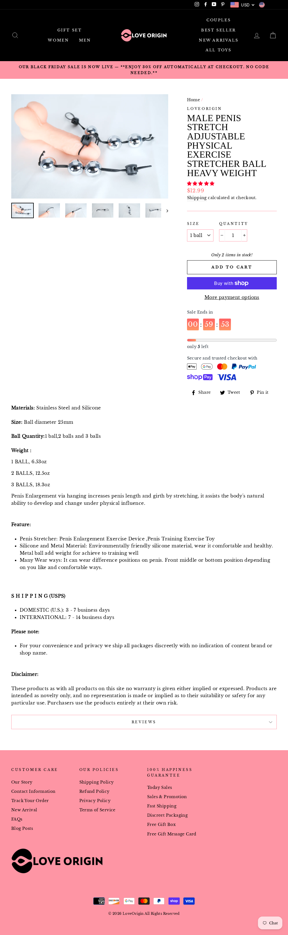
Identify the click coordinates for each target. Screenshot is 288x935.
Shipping (197, 197)
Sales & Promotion (167, 796)
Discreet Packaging (167, 815)
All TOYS (218, 50)
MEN (85, 40)
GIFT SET (69, 30)
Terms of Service (97, 810)
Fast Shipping (161, 806)
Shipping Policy (96, 782)
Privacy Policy (95, 800)
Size (193, 224)
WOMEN (58, 40)
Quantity (233, 224)
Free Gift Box (161, 824)
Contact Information (33, 791)
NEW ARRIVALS (218, 40)
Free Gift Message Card (171, 834)
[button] (201, 183)
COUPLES (218, 20)
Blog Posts (22, 828)
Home (193, 100)
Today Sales (159, 787)
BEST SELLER (218, 30)
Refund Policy (94, 791)
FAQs (16, 819)
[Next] (164, 210)
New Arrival (24, 810)
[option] (144, 70)
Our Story (22, 782)
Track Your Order (30, 800)
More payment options (231, 297)
